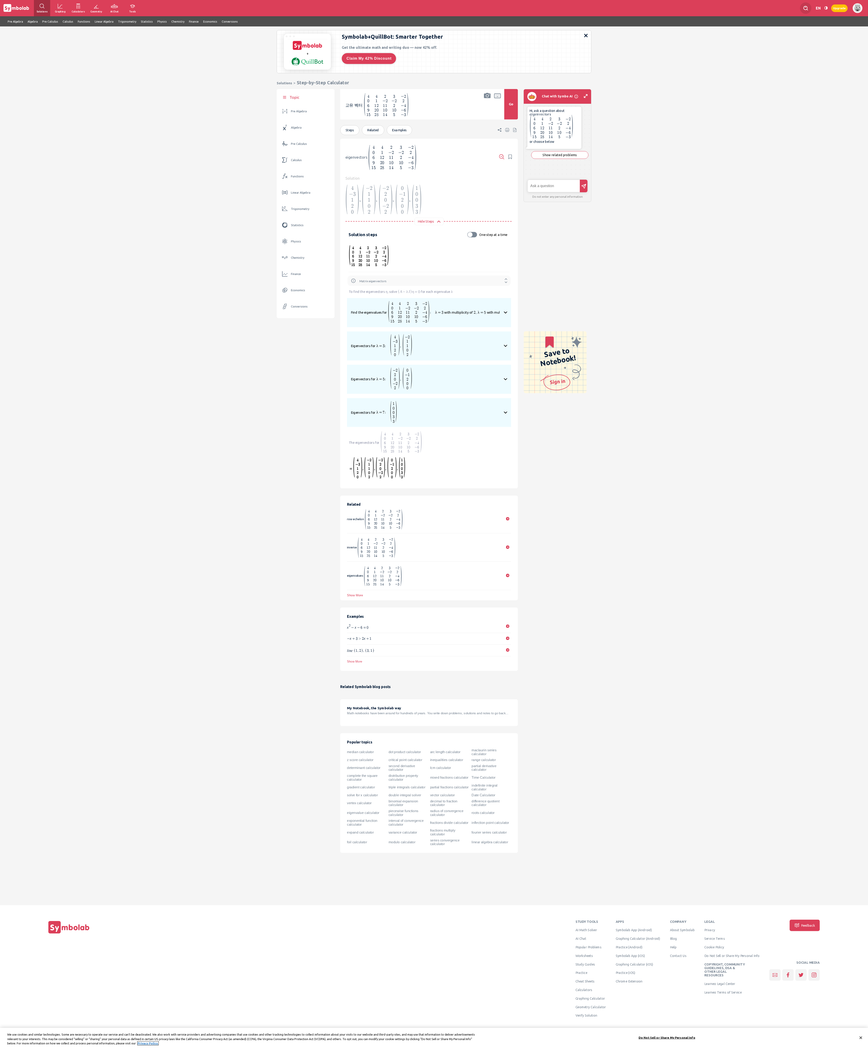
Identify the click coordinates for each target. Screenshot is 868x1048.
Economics (298, 290)
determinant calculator (363, 768)
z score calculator (360, 760)
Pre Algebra (299, 111)
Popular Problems (588, 947)
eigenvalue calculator (363, 813)
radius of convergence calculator (447, 812)
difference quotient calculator (485, 803)
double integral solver (405, 795)
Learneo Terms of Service (723, 992)
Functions (297, 176)
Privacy (709, 930)
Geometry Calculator (591, 1007)
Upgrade (839, 8)
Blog (673, 938)
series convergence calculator (445, 842)
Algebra (296, 127)
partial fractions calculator (449, 787)
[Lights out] (826, 8)
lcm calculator (440, 768)
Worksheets (584, 955)
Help (673, 947)
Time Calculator (483, 777)
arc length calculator (445, 752)
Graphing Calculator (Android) (638, 938)
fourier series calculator (489, 832)
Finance (296, 274)
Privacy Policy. (148, 1043)
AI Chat (581, 938)
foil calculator (357, 842)
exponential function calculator (362, 822)
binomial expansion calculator (403, 803)
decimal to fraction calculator (444, 803)
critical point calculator (405, 760)
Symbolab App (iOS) (630, 955)
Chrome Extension (629, 981)
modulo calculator (402, 842)
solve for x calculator (362, 795)
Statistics (297, 225)
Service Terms (714, 938)
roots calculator (483, 813)
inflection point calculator (490, 822)
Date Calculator (483, 795)
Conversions (299, 306)
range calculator (484, 760)
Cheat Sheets (585, 981)
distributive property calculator (403, 777)
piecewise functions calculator (403, 812)
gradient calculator (361, 787)
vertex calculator (359, 803)
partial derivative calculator (484, 767)
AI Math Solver (586, 930)
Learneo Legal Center (719, 983)
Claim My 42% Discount (369, 58)
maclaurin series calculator (484, 752)
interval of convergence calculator (406, 822)
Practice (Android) (629, 947)
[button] (487, 107)
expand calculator (360, 832)
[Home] (69, 933)
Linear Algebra (300, 192)
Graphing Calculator (590, 998)
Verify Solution (586, 1015)
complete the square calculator (362, 777)
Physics (296, 241)
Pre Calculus (299, 144)
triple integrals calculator (407, 787)
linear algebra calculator (490, 842)
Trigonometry (300, 209)
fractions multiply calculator (442, 832)
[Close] (861, 1038)
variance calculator (403, 832)
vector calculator (442, 795)
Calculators (584, 990)
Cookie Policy (714, 947)
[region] (434, 1038)
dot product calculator (405, 752)
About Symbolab (682, 930)
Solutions (284, 83)
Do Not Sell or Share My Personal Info (732, 955)
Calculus (296, 160)
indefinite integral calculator (485, 787)
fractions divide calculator (449, 822)
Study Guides (585, 964)
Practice (581, 973)
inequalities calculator (446, 760)
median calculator (360, 752)
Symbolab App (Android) (634, 930)
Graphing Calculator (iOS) (634, 964)
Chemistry (297, 257)
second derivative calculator (402, 767)
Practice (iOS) (625, 973)
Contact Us (678, 955)
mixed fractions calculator (449, 777)
